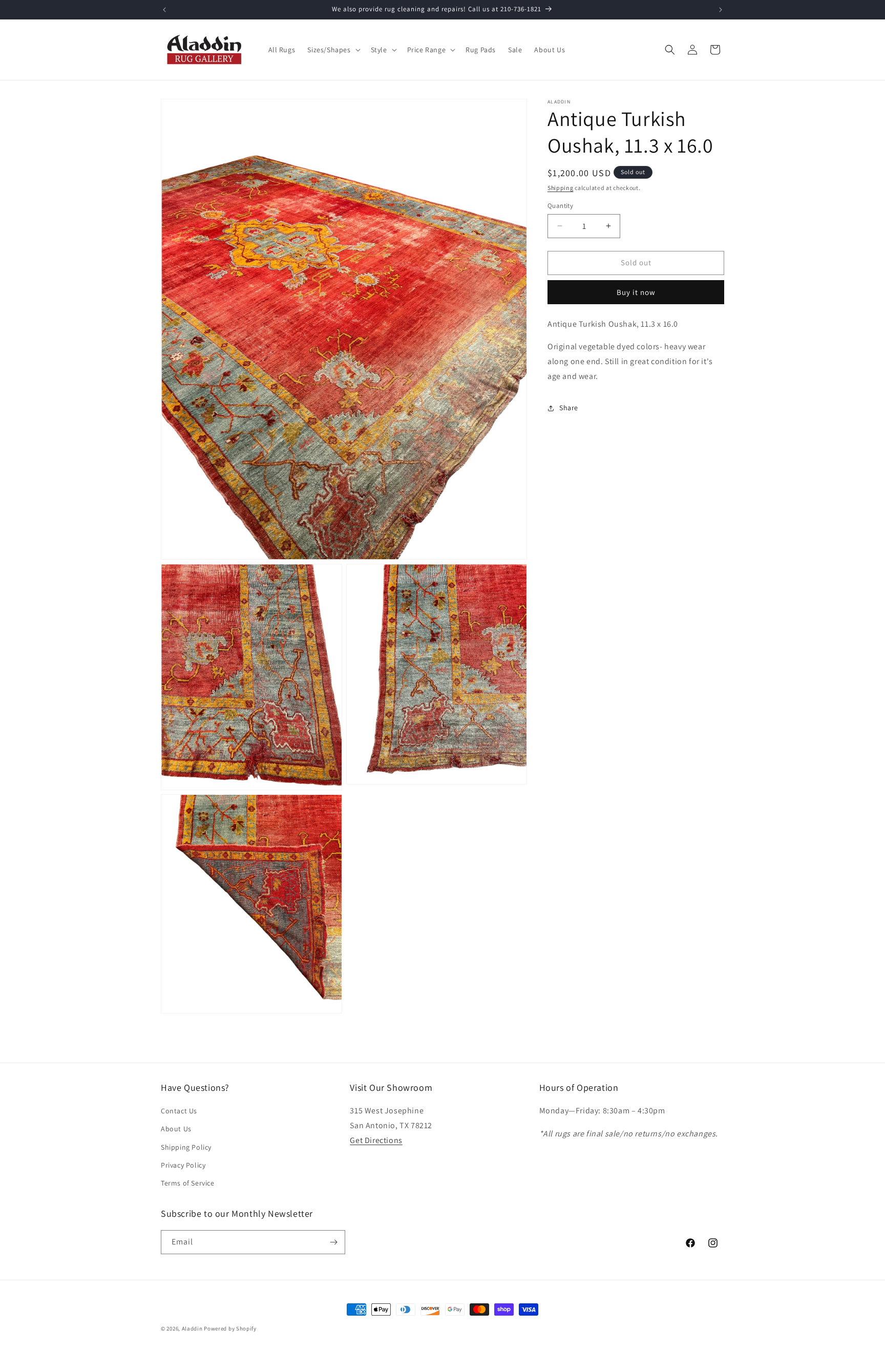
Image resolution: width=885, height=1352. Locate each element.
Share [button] (568, 407)
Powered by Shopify (230, 1328)
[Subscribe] (333, 1242)
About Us (176, 1128)
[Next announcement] (720, 9)
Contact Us (179, 1110)
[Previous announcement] (164, 9)
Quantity (560, 205)
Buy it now (636, 292)
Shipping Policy (186, 1147)
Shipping (560, 188)
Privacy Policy (183, 1165)
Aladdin (192, 1328)
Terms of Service (188, 1183)
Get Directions (376, 1140)
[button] (332, 49)
